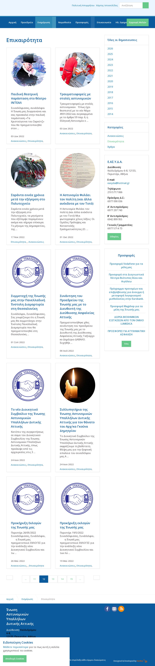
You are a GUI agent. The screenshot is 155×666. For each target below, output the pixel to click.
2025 (110, 54)
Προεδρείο (27, 22)
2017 (110, 97)
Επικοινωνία (104, 22)
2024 (110, 59)
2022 (110, 70)
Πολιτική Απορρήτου (83, 5)
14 (62, 579)
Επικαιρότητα (35, 140)
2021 (110, 76)
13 (53, 579)
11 (34, 579)
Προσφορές (82, 22)
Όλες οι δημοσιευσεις (122, 40)
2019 (110, 86)
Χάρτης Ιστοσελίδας (107, 5)
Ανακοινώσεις (18, 140)
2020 (110, 81)
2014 (110, 114)
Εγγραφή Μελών (137, 22)
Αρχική (12, 22)
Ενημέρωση (44, 22)
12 (45, 578)
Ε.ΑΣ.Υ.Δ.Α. (114, 162)
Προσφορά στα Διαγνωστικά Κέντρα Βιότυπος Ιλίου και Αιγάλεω (126, 278)
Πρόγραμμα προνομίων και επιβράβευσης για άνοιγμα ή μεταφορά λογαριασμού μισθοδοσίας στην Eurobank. (126, 293)
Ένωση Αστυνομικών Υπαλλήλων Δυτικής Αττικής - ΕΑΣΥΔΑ (25, 8)
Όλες (126, 343)
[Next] (96, 577)
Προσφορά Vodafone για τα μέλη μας (126, 265)
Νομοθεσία (64, 22)
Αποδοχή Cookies (14, 658)
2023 (110, 65)
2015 (110, 108)
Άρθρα (111, 146)
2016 (110, 103)
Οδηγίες (114, 236)
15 (71, 579)
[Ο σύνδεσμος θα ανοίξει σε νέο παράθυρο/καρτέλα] (107, 609)
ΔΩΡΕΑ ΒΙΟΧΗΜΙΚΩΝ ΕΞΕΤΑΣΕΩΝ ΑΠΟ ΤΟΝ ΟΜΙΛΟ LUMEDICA (126, 320)
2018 (110, 92)
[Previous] (9, 577)
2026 (110, 48)
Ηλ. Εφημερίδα (124, 22)
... (25, 579)
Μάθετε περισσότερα (15, 647)
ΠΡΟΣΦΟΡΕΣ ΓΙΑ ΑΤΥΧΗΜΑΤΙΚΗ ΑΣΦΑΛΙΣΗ (126, 332)
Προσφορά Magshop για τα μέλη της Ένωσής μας (126, 308)
